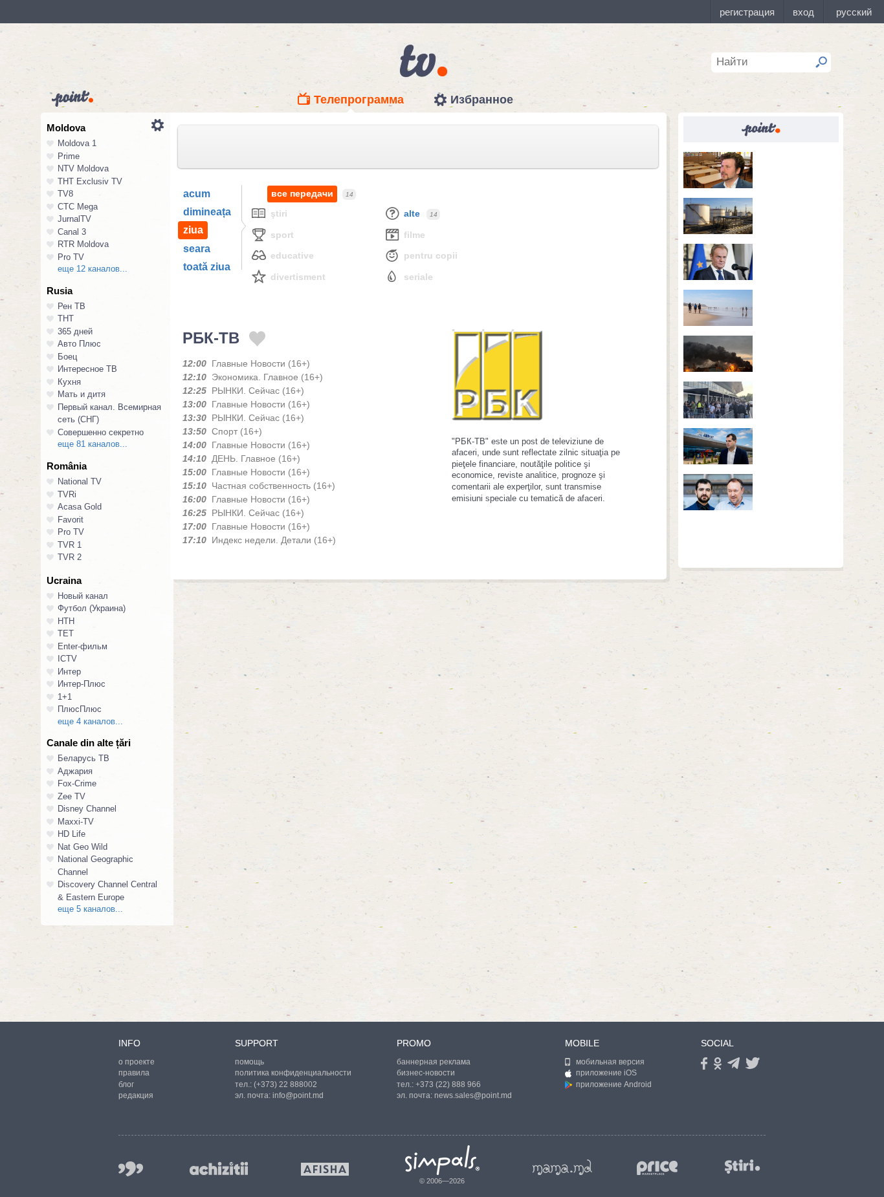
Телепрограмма (359, 99)
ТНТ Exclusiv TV (90, 181)
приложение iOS (606, 1072)
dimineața (207, 211)
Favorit (70, 519)
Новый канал (83, 596)
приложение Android (614, 1084)
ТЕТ (66, 633)
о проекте (136, 1061)
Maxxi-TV (76, 821)
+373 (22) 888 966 (448, 1084)
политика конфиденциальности (293, 1072)
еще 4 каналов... (90, 721)
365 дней (75, 331)
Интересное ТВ (87, 369)
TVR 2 (70, 557)
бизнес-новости (426, 1072)
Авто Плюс (79, 344)
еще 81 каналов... (92, 444)
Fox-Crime (77, 783)
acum (196, 193)
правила (133, 1072)
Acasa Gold (80, 507)
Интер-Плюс (81, 684)
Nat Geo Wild (82, 847)
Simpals (442, 1160)
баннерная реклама (433, 1061)
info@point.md (298, 1095)
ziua (193, 229)
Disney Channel (87, 809)
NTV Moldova (83, 168)
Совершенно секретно (101, 432)
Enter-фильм (82, 646)
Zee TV (71, 796)
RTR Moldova (83, 244)
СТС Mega (78, 206)
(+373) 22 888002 (285, 1084)
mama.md (562, 1167)
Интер (69, 671)
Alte (412, 213)
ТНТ (66, 318)
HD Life (71, 834)
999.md (130, 1168)
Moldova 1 (77, 143)
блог (126, 1084)
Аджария (75, 771)
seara (196, 248)
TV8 (65, 194)
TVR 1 (70, 545)
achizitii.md (219, 1168)
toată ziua (206, 266)
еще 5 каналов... (90, 909)
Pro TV (71, 257)
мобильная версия (610, 1061)
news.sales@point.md (473, 1095)
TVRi (67, 494)
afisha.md (325, 1169)
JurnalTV (74, 219)
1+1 (65, 697)
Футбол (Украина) (92, 608)
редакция (135, 1095)
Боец (67, 356)
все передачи (302, 193)
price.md (657, 1168)
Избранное (481, 99)
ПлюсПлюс (80, 709)
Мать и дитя (81, 394)
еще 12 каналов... (92, 269)
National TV (80, 481)
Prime (69, 156)
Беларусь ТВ (83, 758)
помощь (249, 1061)
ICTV (67, 658)
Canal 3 (72, 232)
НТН (66, 621)
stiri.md (742, 1166)
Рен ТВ (71, 306)
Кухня (69, 382)
